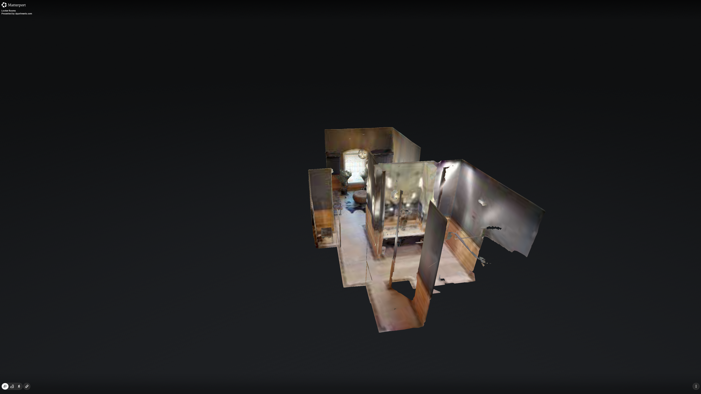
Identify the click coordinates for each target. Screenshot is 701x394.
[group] (12, 386)
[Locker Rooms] (350, 197)
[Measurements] (26, 386)
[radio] (5, 386)
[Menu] (696, 386)
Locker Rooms (8, 10)
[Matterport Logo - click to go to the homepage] (13, 4)
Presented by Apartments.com (16, 13)
